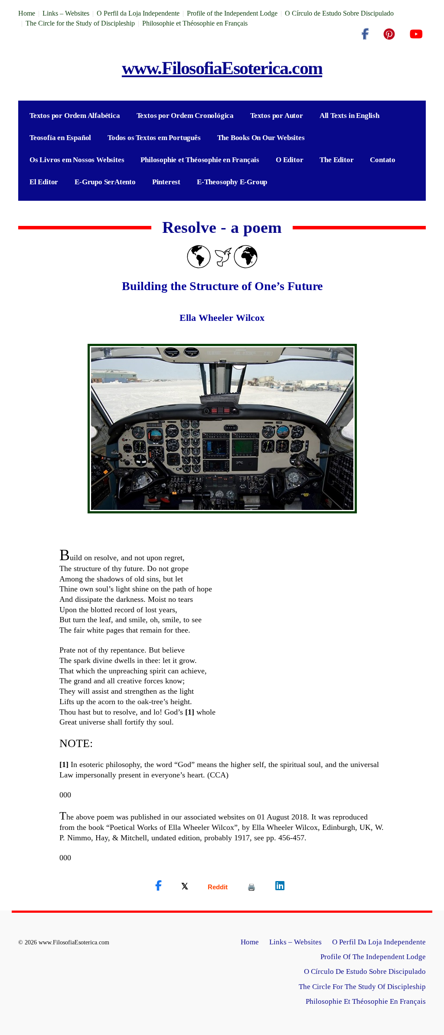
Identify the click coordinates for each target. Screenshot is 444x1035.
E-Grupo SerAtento (105, 182)
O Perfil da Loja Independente (138, 13)
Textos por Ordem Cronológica (185, 115)
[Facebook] (365, 34)
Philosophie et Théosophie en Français (195, 23)
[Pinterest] (389, 34)
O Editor (289, 160)
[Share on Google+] (217, 887)
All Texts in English (349, 115)
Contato (382, 160)
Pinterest (166, 182)
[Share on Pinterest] (251, 887)
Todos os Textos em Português (154, 138)
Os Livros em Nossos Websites (76, 160)
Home (26, 13)
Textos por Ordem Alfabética (74, 115)
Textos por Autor (276, 115)
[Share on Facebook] (158, 886)
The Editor (336, 160)
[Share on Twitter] (185, 886)
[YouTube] (416, 34)
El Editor (43, 182)
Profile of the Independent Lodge (232, 13)
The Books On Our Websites (261, 138)
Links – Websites (65, 13)
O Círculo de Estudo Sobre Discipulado (339, 13)
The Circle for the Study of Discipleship (80, 23)
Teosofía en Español (60, 138)
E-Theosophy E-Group (232, 182)
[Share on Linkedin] (280, 886)
